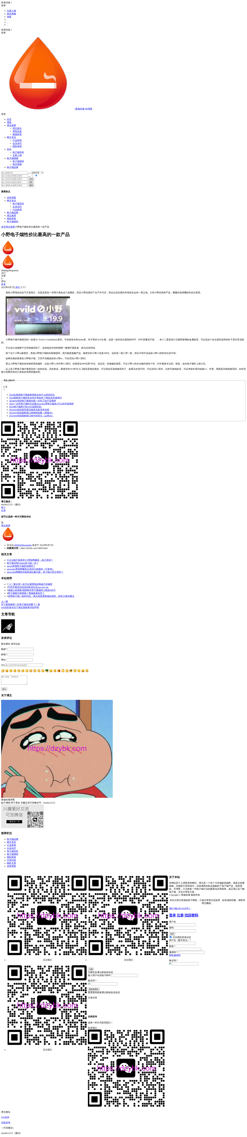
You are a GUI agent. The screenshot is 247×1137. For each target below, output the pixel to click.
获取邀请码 (175, 955)
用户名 (172, 921)
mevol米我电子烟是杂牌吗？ (21, 566)
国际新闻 (11, 218)
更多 (3, 284)
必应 (31, 179)
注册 (180, 915)
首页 (9, 119)
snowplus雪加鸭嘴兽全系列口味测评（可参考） (30, 569)
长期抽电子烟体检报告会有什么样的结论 (32, 395)
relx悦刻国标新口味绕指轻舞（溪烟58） (31, 412)
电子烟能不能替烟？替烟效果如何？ (26, 593)
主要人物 (11, 11)
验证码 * (173, 960)
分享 (3, 510)
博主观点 (17, 128)
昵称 (4, 649)
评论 (17, 287)
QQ (3, 665)
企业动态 (17, 143)
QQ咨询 (5, 1117)
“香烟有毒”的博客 (83, 109)
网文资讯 (11, 200)
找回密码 (191, 915)
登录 (172, 915)
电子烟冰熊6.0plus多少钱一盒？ (23, 563)
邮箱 (4, 654)
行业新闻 (17, 140)
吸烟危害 (17, 134)
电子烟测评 (12, 221)
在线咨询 (5, 1122)
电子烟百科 (18, 152)
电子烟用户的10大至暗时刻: (25, 407)
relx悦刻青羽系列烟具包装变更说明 (29, 410)
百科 (9, 149)
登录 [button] (3, 5)
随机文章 (11, 863)
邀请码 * (173, 952)
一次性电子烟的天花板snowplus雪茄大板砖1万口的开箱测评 (41, 404)
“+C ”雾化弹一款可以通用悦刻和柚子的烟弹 (30, 584)
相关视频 (11, 14)
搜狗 (31, 185)
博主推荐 (11, 215)
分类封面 (11, 860)
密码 (171, 927)
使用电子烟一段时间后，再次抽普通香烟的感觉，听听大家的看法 (41, 596)
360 (30, 182)
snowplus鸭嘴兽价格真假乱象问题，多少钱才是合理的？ (35, 572)
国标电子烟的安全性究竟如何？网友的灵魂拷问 (35, 398)
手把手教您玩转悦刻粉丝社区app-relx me (28, 587)
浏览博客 (11, 197)
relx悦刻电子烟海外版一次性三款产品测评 (32, 401)
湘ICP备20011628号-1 (180, 908)
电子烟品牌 (12, 212)
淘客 (9, 17)
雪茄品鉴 (17, 131)
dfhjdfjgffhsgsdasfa (23, 545)
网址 (3, 660)
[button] (123, 114)
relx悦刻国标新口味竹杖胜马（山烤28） (31, 415)
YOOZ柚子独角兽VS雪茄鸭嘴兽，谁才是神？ (30, 560)
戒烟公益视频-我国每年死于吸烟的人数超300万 (32, 590)
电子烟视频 (12, 158)
